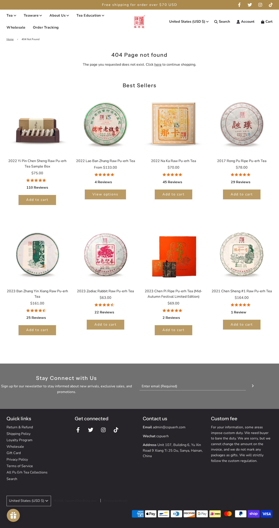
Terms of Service (20, 466)
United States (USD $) (187, 21)
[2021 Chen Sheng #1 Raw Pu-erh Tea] (242, 253)
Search (12, 479)
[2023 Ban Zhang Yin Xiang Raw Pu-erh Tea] (37, 253)
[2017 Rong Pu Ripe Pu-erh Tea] (242, 123)
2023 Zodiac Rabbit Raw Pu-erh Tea (105, 291)
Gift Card (14, 453)
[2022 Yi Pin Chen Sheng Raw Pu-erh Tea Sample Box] (37, 123)
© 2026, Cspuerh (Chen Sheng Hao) (75, 500)
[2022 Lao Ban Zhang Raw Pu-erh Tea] (105, 123)
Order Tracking (46, 27)
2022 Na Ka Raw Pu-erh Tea (173, 161)
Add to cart (37, 199)
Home (10, 39)
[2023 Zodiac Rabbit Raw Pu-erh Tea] (105, 253)
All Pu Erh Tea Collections (27, 472)
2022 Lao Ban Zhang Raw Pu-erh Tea (105, 161)
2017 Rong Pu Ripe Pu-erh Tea (241, 161)
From (105, 167)
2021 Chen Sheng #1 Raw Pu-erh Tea (242, 291)
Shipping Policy (19, 433)
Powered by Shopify (116, 500)
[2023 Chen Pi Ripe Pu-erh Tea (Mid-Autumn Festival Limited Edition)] (173, 253)
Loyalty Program (19, 440)
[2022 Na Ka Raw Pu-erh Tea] (173, 123)
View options (105, 194)
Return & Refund (20, 427)
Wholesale (16, 27)
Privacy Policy (17, 459)
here (158, 64)
